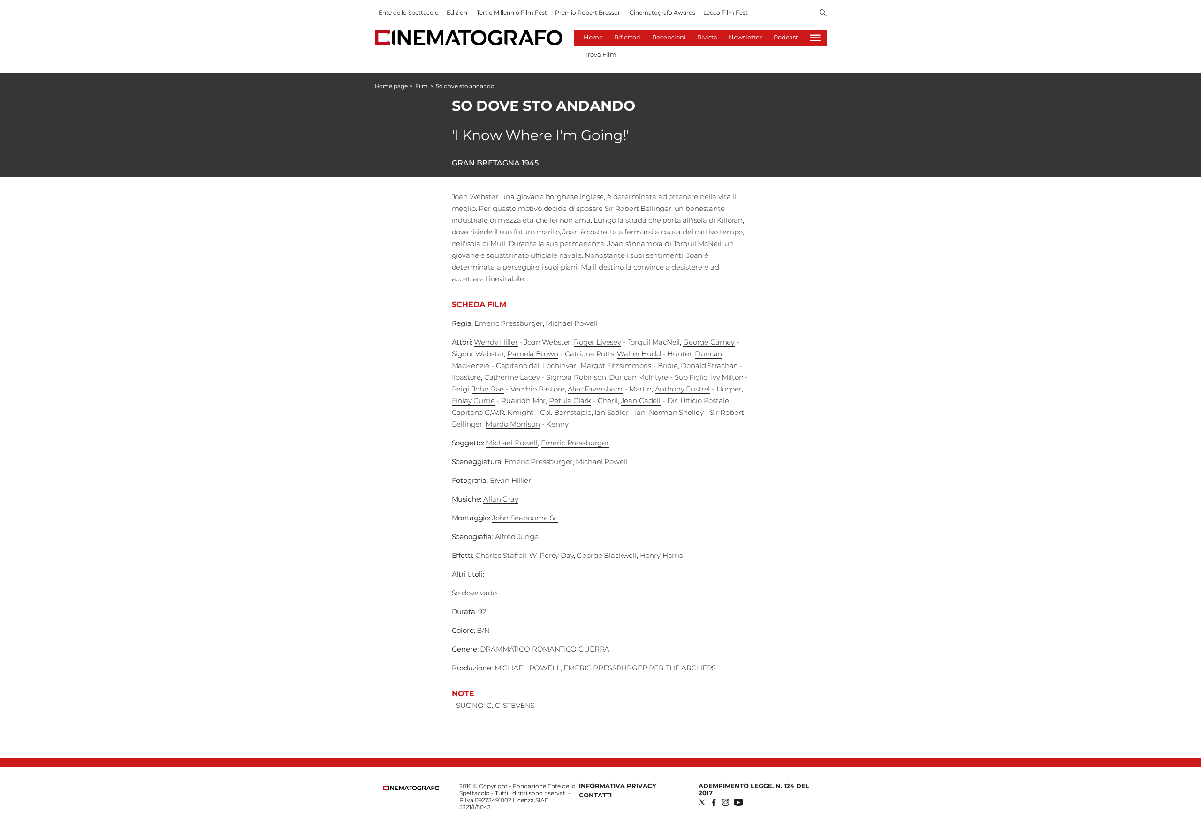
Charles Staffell (500, 555)
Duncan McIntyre (638, 377)
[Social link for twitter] (702, 802)
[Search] (823, 13)
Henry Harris (661, 555)
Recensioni (669, 37)
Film (421, 86)
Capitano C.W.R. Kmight (493, 412)
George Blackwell (607, 555)
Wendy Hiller (495, 342)
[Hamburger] (815, 37)
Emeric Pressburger (508, 323)
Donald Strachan (709, 365)
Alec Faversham (595, 388)
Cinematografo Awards (662, 12)
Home (593, 37)
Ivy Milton (727, 377)
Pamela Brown (532, 353)
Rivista (707, 37)
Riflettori (627, 37)
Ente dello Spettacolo (409, 12)
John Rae (488, 388)
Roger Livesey (597, 342)
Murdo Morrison (513, 424)
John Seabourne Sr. (525, 517)
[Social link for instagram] (725, 802)
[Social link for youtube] (738, 802)
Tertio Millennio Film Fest (512, 12)
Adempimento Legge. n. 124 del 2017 (754, 789)
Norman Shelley (676, 412)
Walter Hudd (639, 353)
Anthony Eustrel (682, 388)
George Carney (709, 342)
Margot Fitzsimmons (615, 365)
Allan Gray (500, 499)
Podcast (786, 37)
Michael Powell (571, 323)
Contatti (595, 795)
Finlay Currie (473, 400)
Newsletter (745, 37)
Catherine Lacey (512, 377)
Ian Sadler (611, 412)
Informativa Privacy (617, 785)
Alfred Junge (517, 536)
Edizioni (458, 12)
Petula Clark (570, 400)
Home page (391, 86)
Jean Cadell (641, 400)
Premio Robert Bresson (588, 12)
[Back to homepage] (411, 788)
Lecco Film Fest (725, 12)
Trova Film (600, 54)
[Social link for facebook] (713, 802)
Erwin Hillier (510, 480)
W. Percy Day (551, 555)
